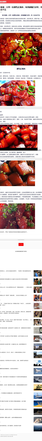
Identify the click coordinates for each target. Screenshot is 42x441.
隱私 (10, 436)
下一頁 (21, 244)
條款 (8, 436)
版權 (12, 436)
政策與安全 (6, 436)
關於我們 (2, 436)
